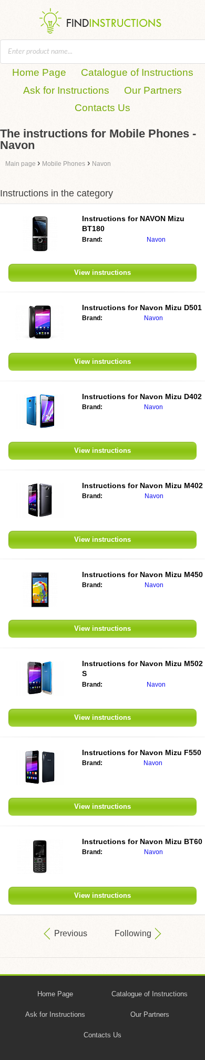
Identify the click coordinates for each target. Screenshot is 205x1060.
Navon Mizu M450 (142, 574)
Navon (156, 239)
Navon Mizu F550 (141, 752)
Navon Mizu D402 (142, 396)
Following (133, 933)
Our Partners (153, 90)
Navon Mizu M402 (142, 485)
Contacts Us (102, 107)
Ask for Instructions (66, 90)
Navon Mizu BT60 (142, 841)
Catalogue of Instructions (137, 72)
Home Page (39, 72)
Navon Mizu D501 (142, 307)
